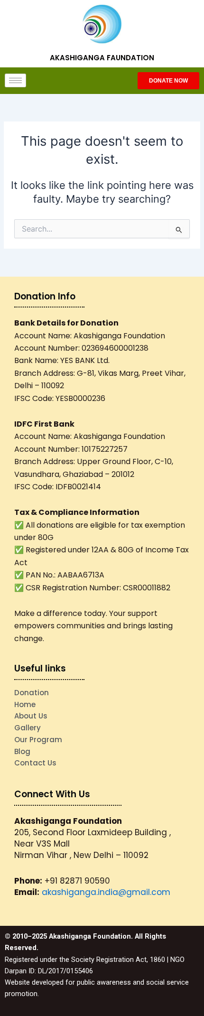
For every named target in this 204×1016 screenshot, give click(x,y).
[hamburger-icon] (15, 80)
